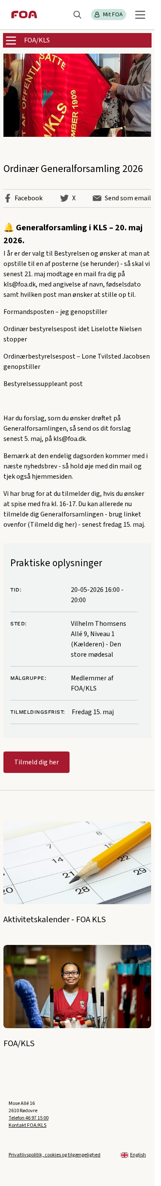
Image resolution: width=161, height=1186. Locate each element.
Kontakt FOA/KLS (27, 1125)
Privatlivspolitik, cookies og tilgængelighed (54, 1155)
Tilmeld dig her (36, 762)
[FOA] (24, 14)
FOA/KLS (37, 40)
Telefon (29, 1118)
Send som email (128, 198)
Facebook (29, 198)
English (138, 1155)
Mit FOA (113, 14)
